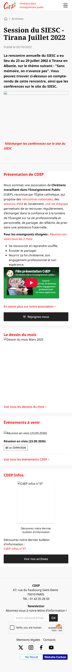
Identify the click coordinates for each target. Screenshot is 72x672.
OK (53, 618)
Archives (17, 19)
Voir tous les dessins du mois (24, 407)
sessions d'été (13, 204)
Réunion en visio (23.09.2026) (25, 441)
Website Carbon (55, 657)
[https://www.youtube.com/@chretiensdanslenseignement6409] (51, 647)
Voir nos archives (36, 559)
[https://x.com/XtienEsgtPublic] (21, 647)
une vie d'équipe (56, 204)
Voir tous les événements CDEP (25, 459)
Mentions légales (28, 640)
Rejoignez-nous (38, 317)
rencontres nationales (37, 199)
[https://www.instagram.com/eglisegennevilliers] (31, 647)
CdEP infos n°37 (15, 549)
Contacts (49, 640)
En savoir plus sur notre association (29, 306)
